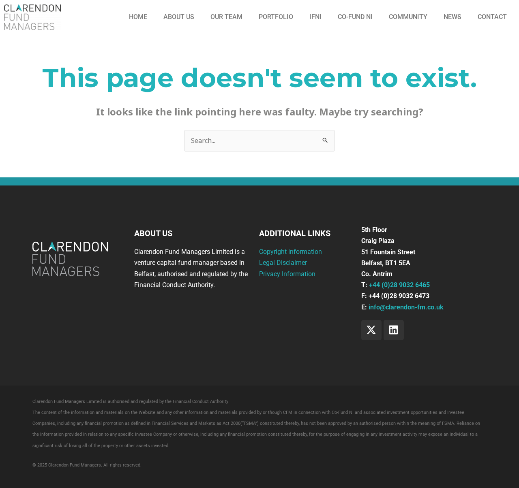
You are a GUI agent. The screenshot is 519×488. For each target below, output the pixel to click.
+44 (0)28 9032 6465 (399, 285)
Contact (492, 17)
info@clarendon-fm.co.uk (406, 307)
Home (138, 17)
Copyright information (290, 252)
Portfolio (276, 17)
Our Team (226, 17)
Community (408, 17)
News (452, 17)
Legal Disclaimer (283, 262)
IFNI (315, 17)
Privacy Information (287, 274)
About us (178, 17)
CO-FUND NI (355, 17)
